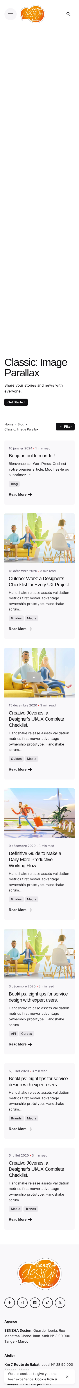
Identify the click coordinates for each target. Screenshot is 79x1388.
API (13, 1033)
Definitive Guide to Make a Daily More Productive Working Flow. (35, 859)
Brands (16, 1118)
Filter (68, 426)
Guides (16, 618)
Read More (18, 494)
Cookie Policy (46, 1379)
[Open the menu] (10, 14)
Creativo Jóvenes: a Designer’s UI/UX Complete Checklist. (36, 719)
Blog (14, 484)
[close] (67, 1376)
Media (31, 618)
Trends (30, 1209)
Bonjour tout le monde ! (32, 455)
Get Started (16, 402)
